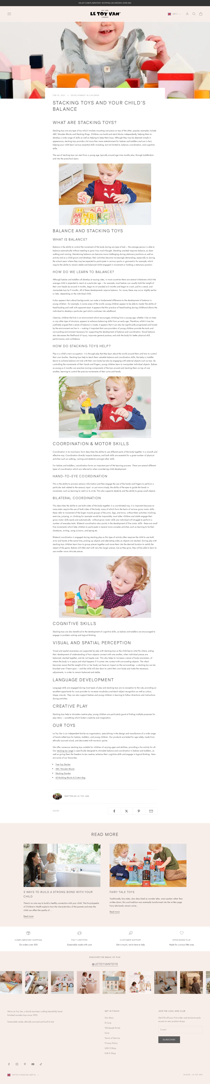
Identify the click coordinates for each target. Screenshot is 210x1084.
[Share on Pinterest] (139, 811)
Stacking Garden (63, 773)
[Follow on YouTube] (32, 1064)
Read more (29, 916)
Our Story (109, 1017)
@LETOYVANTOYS (105, 964)
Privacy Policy (111, 1043)
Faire (107, 1032)
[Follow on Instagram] (16, 1064)
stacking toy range (65, 750)
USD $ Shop (110, 1048)
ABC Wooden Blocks (65, 768)
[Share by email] (151, 811)
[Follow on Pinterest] (24, 1064)
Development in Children (85, 95)
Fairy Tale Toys (122, 892)
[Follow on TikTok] (40, 1064)
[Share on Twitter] (126, 811)
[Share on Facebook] (114, 811)
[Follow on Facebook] (8, 1064)
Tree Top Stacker (63, 764)
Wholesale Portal (112, 1027)
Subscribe (169, 1039)
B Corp (108, 1022)
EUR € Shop (110, 1053)
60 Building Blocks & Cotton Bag (70, 777)
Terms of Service (112, 1038)
